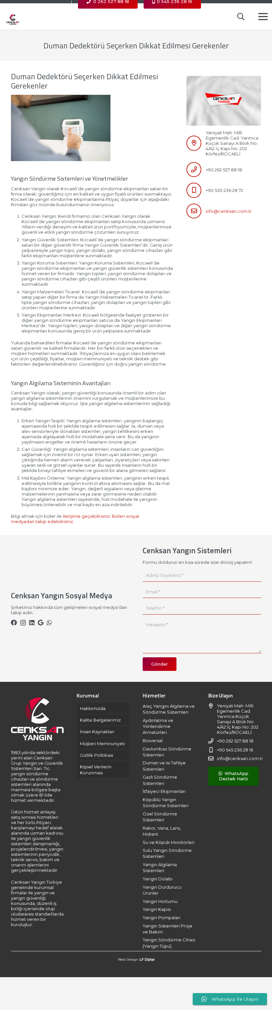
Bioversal (153, 740)
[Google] (40, 622)
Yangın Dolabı (157, 878)
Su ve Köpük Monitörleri (168, 842)
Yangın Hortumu (160, 901)
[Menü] (263, 16)
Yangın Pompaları (161, 917)
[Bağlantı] (12, 16)
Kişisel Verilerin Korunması (95, 769)
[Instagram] (23, 623)
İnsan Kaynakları (97, 731)
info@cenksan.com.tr (229, 211)
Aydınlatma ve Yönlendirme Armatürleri (158, 726)
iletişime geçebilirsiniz (86, 516)
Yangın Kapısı (157, 909)
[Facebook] (14, 622)
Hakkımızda (92, 708)
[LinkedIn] (31, 622)
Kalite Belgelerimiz (100, 720)
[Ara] (241, 17)
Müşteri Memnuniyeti (102, 743)
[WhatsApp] (49, 622)
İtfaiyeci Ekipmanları (164, 791)
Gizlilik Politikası (96, 755)
